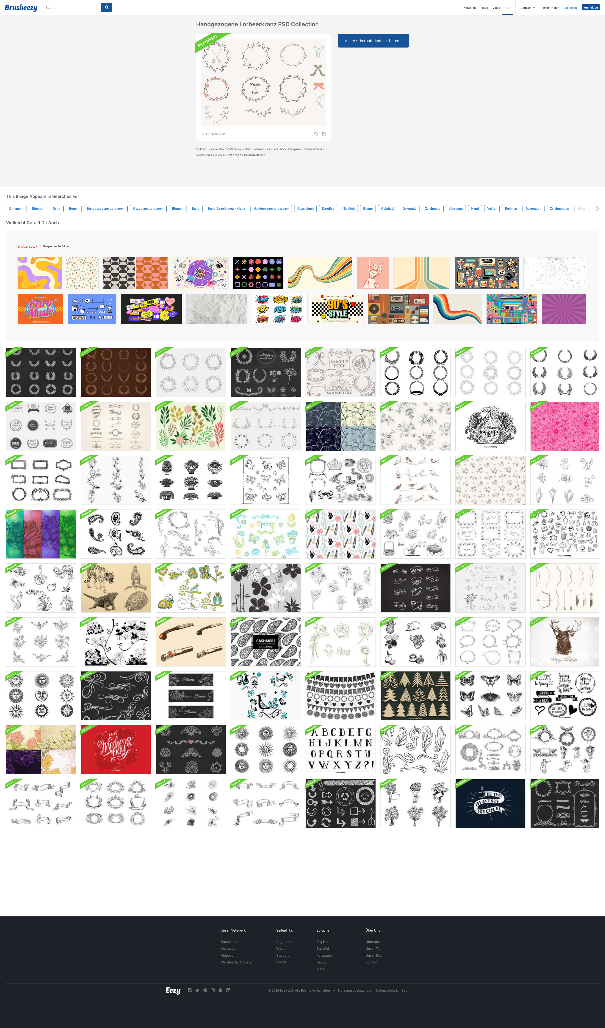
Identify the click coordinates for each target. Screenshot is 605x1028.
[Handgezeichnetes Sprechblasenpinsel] (490, 641)
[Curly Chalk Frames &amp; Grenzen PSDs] (564, 803)
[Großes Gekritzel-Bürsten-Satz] (564, 534)
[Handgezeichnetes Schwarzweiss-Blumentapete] (415, 426)
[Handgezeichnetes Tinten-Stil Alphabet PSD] (341, 749)
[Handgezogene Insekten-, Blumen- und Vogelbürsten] (191, 588)
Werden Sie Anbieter (237, 962)
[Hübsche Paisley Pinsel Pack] (116, 534)
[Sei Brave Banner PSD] (490, 803)
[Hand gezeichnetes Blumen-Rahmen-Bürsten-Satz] (266, 426)
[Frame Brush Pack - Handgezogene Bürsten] (41, 480)
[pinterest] (205, 990)
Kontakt (371, 962)
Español (322, 948)
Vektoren (470, 7)
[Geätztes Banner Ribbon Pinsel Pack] (266, 803)
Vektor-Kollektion (209, 155)
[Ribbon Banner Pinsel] (415, 588)
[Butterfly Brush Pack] (490, 695)
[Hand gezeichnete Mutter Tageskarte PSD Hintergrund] (116, 749)
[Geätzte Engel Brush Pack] (564, 749)
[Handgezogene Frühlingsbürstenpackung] (490, 588)
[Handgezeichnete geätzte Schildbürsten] (116, 803)
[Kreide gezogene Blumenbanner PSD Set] (191, 695)
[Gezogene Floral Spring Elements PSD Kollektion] (266, 534)
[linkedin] (228, 990)
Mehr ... (322, 969)
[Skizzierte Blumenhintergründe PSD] (41, 749)
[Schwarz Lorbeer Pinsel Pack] (564, 372)
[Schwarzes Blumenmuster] (341, 534)
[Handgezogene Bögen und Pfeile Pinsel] (564, 588)
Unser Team (375, 948)
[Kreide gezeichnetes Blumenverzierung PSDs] (266, 372)
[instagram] (213, 990)
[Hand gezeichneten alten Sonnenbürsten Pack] (41, 695)
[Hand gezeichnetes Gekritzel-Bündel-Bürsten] (341, 695)
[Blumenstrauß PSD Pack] (415, 803)
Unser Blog (374, 955)
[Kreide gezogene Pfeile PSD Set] (341, 803)
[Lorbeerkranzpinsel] (415, 372)
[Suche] (106, 7)
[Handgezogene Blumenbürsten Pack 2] (341, 588)
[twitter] (197, 990)
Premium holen (549, 7)
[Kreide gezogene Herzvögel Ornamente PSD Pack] (191, 749)
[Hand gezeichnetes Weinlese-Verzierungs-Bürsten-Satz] (116, 426)
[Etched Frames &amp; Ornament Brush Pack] (490, 749)
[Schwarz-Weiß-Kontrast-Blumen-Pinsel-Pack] (116, 641)
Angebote (284, 942)
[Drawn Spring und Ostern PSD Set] (415, 534)
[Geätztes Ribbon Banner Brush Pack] (41, 803)
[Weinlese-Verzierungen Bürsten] (415, 749)
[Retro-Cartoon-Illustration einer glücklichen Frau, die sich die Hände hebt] (373, 274)
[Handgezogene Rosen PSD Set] (341, 641)
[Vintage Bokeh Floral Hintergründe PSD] (41, 534)
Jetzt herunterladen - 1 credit (376, 40)
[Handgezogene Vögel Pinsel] (415, 480)
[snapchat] (220, 990)
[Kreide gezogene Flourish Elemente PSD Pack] (116, 695)
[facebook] (189, 990)
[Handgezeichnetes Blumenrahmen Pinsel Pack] (490, 534)
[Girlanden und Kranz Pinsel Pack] (116, 372)
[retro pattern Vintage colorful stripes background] (457, 310)
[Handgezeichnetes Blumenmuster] (490, 480)
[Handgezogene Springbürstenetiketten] (564, 695)
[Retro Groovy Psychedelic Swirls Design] (40, 274)
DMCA (281, 962)
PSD (508, 7)
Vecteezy (228, 948)
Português (324, 955)
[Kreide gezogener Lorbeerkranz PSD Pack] (41, 372)
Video (496, 7)
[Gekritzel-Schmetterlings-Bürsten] (266, 480)
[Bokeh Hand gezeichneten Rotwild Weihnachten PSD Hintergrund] (564, 641)
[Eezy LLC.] (173, 990)
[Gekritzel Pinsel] (191, 803)
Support (282, 955)
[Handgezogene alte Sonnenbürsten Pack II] (266, 749)
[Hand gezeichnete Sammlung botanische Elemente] (191, 426)
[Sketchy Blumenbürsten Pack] (266, 588)
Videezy (227, 955)
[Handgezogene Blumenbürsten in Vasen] (191, 480)
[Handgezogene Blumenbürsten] (116, 480)
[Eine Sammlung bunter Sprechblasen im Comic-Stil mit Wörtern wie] (279, 310)
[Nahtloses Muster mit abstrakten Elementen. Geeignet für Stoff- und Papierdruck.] (82, 274)
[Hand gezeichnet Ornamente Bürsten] (341, 372)
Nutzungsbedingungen (355, 990)
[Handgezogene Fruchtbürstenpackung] (415, 641)
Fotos (484, 7)
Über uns (373, 942)
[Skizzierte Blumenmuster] (341, 426)
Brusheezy (229, 942)
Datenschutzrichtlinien (392, 990)
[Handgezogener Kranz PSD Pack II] (191, 372)
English (322, 942)
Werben (282, 948)
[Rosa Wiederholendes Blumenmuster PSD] (564, 426)
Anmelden (591, 7)
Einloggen (570, 7)
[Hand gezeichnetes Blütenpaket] (41, 588)
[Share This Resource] (325, 134)
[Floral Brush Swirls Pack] (191, 534)
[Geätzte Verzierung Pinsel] (341, 480)
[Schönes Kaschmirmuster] (266, 641)
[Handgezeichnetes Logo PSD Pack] (41, 426)
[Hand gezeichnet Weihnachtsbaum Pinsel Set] (415, 695)
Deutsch (322, 962)
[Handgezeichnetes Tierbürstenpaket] (116, 588)
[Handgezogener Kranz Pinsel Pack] (490, 372)
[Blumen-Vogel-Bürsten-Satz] (266, 695)
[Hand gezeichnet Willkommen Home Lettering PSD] (490, 426)
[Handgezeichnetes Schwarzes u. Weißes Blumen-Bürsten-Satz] (41, 641)
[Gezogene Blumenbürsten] (564, 480)
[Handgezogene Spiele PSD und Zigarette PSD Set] (191, 641)
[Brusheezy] (21, 8)
